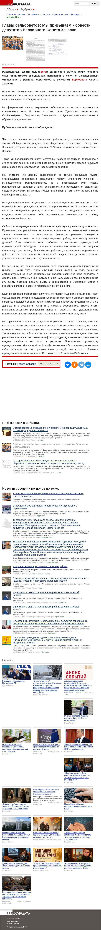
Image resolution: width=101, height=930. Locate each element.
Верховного (79, 79)
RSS (25, 927)
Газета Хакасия (26, 363)
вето (43, 71)
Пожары (75, 14)
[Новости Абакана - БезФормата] (16, 3)
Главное (11, 14)
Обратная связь (13, 922)
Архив (21, 14)
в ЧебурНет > (13, 17)
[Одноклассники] (74, 365)
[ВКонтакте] (68, 365)
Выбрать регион (13, 924)
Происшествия (60, 14)
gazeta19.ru (11, 64)
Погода (46, 14)
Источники (33, 14)
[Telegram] (81, 365)
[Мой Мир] (88, 365)
